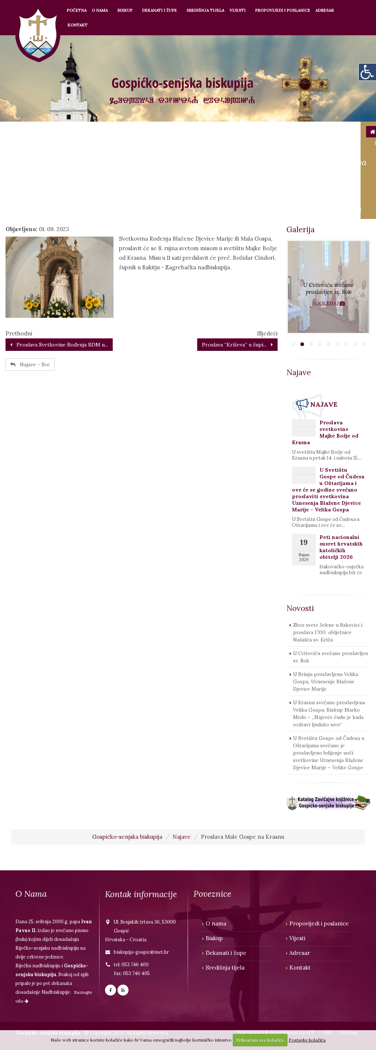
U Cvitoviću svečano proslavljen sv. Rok (330, 657)
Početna (77, 10)
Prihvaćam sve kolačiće (260, 1040)
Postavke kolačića (307, 1040)
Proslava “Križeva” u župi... (236, 344)
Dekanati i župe (159, 10)
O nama (100, 10)
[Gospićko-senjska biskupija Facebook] (110, 990)
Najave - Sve (32, 364)
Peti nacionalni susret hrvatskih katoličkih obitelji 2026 (341, 547)
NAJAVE (323, 404)
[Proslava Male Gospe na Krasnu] (59, 277)
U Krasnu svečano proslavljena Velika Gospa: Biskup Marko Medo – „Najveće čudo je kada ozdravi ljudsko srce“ (329, 713)
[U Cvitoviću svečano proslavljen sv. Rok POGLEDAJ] (328, 331)
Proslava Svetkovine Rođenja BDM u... (60, 344)
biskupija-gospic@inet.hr (141, 952)
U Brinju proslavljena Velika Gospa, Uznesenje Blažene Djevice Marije (325, 681)
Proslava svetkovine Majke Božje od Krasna (325, 432)
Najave (182, 836)
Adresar (324, 10)
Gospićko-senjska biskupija (127, 836)
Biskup (125, 10)
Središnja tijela (205, 10)
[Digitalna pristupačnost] (367, 72)
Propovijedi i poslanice (282, 10)
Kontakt (78, 25)
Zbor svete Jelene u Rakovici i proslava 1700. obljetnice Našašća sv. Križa (327, 632)
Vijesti (237, 10)
